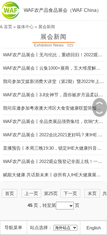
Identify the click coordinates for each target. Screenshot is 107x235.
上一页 (31, 193)
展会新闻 (46, 26)
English (93, 227)
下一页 (70, 193)
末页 (92, 193)
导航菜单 (13, 227)
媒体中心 (25, 26)
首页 (8, 26)
